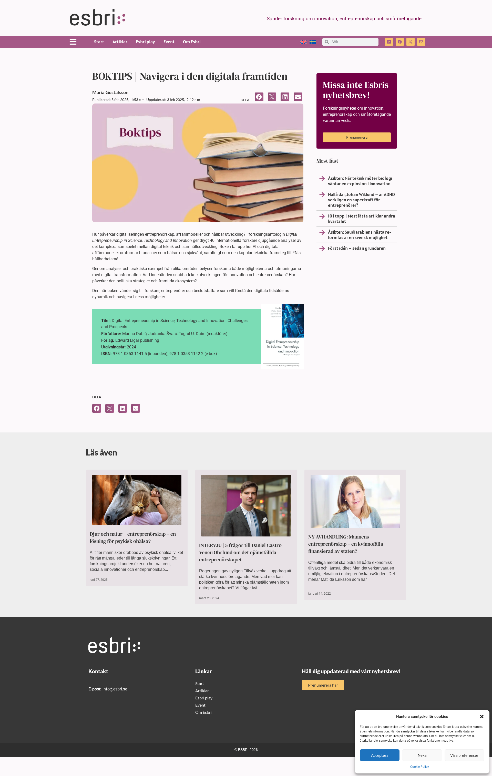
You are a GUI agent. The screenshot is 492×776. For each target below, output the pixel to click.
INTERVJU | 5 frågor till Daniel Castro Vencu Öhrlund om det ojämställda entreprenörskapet (240, 552)
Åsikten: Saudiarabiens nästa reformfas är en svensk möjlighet (359, 234)
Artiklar (119, 42)
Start (99, 42)
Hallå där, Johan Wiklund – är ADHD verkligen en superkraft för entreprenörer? (361, 199)
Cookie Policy (419, 767)
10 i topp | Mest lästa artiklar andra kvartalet (361, 218)
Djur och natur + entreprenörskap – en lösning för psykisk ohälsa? (133, 537)
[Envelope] (421, 42)
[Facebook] (400, 42)
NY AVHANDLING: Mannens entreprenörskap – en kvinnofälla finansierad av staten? (345, 544)
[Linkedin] (389, 42)
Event (169, 42)
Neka (422, 755)
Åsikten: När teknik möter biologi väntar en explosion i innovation (360, 181)
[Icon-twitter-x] (410, 42)
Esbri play (145, 42)
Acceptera (379, 755)
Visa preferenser (464, 755)
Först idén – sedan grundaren (357, 248)
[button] (481, 716)
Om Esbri (192, 42)
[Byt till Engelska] (303, 41)
